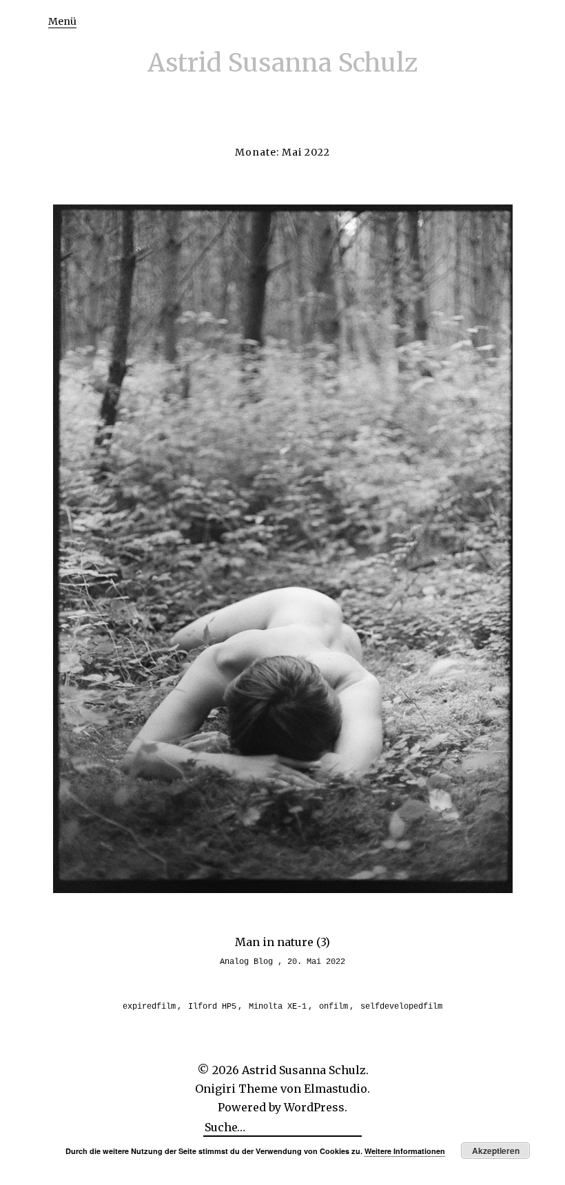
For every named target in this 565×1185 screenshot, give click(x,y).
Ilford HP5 (212, 1006)
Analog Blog (246, 962)
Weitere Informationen (404, 1151)
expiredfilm (149, 1006)
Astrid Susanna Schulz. (305, 1070)
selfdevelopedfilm (401, 1006)
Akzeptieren (496, 1150)
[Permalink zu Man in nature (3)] (283, 889)
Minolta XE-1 (278, 1006)
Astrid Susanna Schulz (282, 63)
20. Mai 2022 (316, 962)
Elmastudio (335, 1088)
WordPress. (315, 1107)
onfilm (333, 1006)
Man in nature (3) (282, 942)
